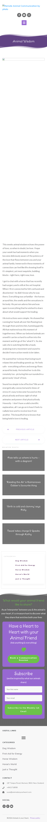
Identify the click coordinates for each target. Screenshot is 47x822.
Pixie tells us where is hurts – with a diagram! (23, 460)
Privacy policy (35, 818)
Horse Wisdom (22, 570)
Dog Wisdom (21, 561)
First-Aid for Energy (25, 565)
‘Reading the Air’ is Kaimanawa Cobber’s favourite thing (23, 485)
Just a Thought (22, 579)
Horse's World (22, 574)
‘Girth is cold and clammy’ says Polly (23, 509)
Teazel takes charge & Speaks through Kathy (23, 533)
